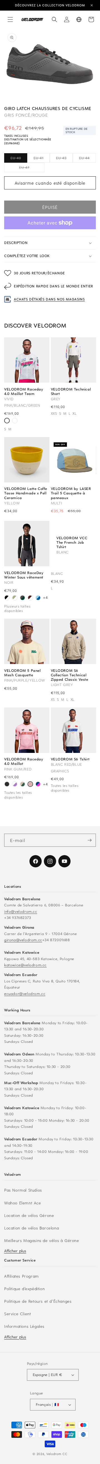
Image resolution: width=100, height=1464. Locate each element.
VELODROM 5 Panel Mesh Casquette (22, 672)
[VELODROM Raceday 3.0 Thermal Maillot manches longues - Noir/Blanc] (7, 598)
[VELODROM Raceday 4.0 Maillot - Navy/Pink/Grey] (38, 784)
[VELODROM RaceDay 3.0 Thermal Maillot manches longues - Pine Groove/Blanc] (22, 598)
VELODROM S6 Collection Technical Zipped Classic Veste (69, 675)
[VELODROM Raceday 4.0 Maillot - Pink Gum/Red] (30, 784)
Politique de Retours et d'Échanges (37, 1301)
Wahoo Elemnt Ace (22, 1203)
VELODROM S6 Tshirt (70, 759)
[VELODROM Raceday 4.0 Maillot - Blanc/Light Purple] (15, 784)
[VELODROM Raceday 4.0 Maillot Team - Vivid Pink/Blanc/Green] (7, 421)
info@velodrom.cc (20, 911)
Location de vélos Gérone (29, 1215)
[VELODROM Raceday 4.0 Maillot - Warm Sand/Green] (22, 784)
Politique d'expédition (24, 1288)
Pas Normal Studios (23, 1190)
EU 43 (64, 159)
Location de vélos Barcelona (31, 1228)
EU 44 (87, 159)
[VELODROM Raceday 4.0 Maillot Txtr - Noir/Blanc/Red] (15, 421)
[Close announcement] (92, 5)
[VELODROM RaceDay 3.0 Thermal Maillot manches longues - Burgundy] (30, 598)
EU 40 (19, 159)
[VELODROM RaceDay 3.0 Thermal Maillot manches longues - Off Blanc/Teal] (15, 598)
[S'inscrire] (89, 840)
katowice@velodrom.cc (25, 964)
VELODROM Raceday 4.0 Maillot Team (23, 391)
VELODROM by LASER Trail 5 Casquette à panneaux (71, 493)
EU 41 (42, 159)
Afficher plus (15, 1250)
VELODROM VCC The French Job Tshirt (71, 542)
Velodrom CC (57, 1454)
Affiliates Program (21, 1276)
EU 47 (31, 168)
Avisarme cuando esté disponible (50, 183)
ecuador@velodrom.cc (24, 993)
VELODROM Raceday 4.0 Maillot (23, 761)
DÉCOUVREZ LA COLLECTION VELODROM (50, 5)
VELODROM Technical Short (71, 391)
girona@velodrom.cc (23, 939)
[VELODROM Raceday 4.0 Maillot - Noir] (7, 784)
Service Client (17, 1313)
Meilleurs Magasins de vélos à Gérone (41, 1240)
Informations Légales (24, 1326)
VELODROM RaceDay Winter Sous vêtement (24, 574)
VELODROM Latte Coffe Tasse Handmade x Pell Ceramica (25, 493)
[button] (10, 19)
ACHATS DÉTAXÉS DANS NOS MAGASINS (49, 299)
